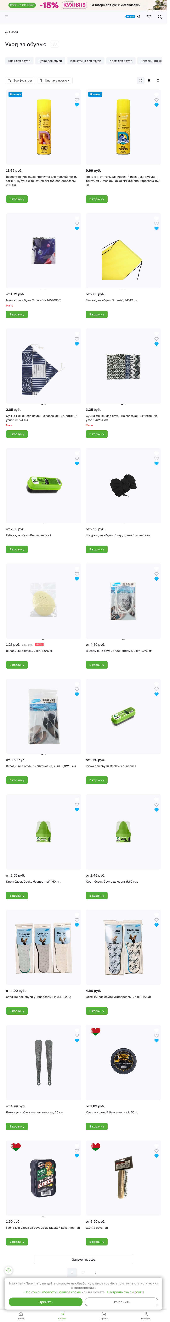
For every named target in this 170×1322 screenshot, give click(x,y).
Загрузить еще (83, 1259)
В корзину (17, 199)
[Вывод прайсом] (158, 80)
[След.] (95, 1272)
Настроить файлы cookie (125, 1292)
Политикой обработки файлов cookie (52, 1292)
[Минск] (138, 16)
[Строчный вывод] (149, 80)
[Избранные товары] (149, 17)
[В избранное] (77, 99)
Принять (45, 1302)
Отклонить (121, 1302)
